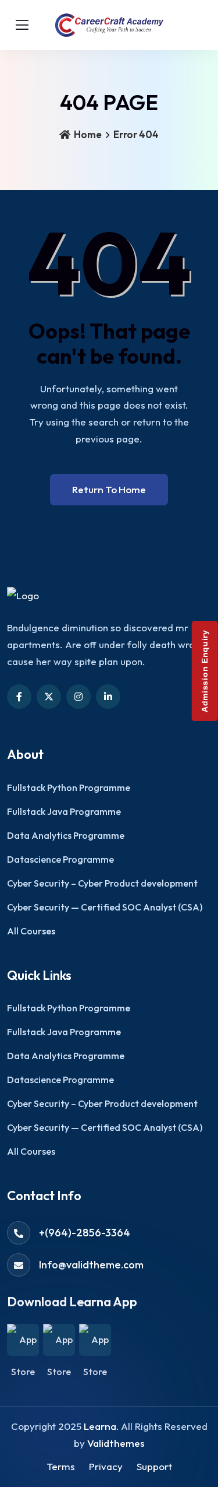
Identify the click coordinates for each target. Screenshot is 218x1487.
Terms (61, 1466)
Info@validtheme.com (91, 1264)
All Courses (31, 931)
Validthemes (115, 1443)
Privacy (106, 1466)
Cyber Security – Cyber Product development (102, 883)
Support (154, 1466)
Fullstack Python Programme (68, 787)
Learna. (101, 1426)
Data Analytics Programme (65, 835)
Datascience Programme (60, 859)
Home (87, 134)
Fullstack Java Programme (64, 811)
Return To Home (109, 489)
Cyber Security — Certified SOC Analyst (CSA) (104, 907)
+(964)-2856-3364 (84, 1232)
